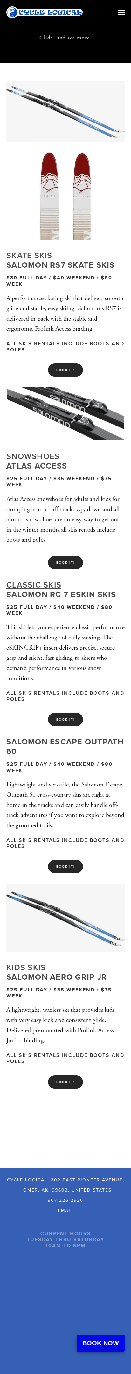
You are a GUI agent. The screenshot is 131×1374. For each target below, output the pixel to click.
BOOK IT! (65, 370)
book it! (65, 1082)
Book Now (100, 1343)
